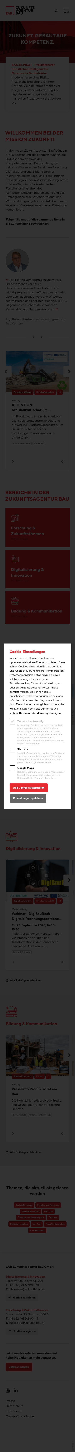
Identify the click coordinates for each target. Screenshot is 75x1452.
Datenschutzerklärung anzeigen (40, 713)
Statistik (22, 749)
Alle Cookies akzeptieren (28, 788)
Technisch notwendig (30, 721)
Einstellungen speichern (28, 798)
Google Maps (25, 768)
